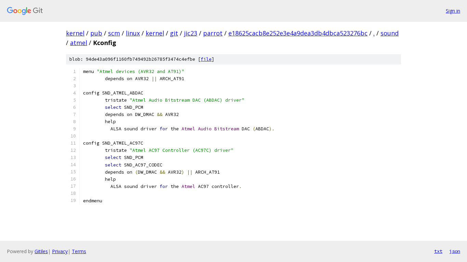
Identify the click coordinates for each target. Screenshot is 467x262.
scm (114, 33)
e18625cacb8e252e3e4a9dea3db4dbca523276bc (298, 33)
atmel (78, 43)
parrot (213, 33)
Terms (79, 251)
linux (133, 33)
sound (390, 33)
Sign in (453, 11)
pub (96, 33)
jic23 (190, 33)
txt (438, 251)
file (206, 59)
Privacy (60, 251)
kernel (75, 33)
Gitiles (41, 251)
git (174, 33)
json (454, 251)
